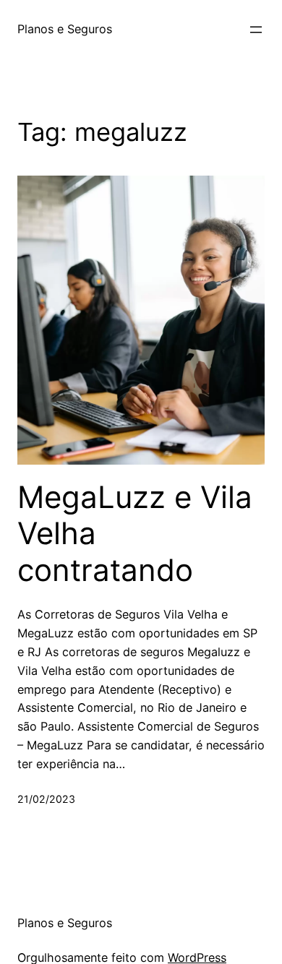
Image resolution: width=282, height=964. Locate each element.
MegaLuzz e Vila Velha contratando (134, 533)
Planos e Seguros (64, 29)
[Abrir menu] (256, 29)
